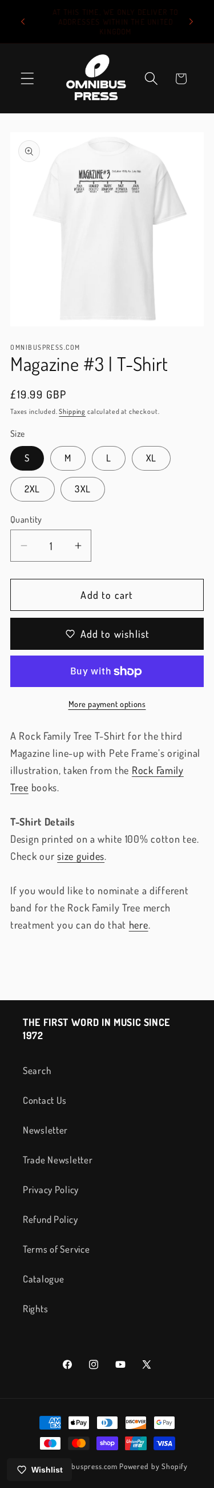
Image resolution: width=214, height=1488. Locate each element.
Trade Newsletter (58, 1160)
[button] (28, 79)
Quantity (26, 519)
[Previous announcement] (22, 21)
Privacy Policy (51, 1189)
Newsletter (45, 1130)
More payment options (107, 703)
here (138, 924)
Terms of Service (56, 1249)
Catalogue (43, 1279)
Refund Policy (50, 1219)
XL (151, 458)
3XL (83, 489)
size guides (80, 856)
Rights (35, 1309)
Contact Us (45, 1100)
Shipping (72, 411)
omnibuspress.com (86, 1466)
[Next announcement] (191, 21)
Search (37, 1070)
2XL (33, 489)
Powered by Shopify (153, 1466)
